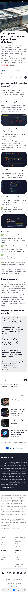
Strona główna (4, 442)
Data (2, 540)
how (11, 384)
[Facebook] (3, 573)
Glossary (17, 559)
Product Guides (19, 564)
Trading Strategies (20, 537)
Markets (3, 562)
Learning (3, 553)
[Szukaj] (4, 590)
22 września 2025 (15, 404)
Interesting (4, 386)
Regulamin (8, 579)
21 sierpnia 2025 (14, 426)
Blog (10, 442)
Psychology (18, 566)
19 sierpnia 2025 (14, 436)
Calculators (4, 557)
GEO (16, 557)
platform (16, 384)
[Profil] (24, 590)
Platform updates (19, 562)
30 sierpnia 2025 (14, 415)
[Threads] (25, 573)
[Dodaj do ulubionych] (22, 77)
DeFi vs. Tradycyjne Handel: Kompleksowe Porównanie (18, 401)
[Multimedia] (19, 590)
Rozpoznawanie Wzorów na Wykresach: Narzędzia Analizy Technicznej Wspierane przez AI (17, 411)
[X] (14, 573)
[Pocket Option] (2, 71)
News (2, 542)
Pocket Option (16, 71)
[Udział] (25, 77)
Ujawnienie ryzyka (6, 487)
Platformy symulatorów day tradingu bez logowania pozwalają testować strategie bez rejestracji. (18, 432)
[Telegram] (7, 573)
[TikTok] (21, 573)
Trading (3, 559)
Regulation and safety (6, 555)
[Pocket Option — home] (14, 448)
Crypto (17, 553)
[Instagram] (10, 573)
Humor (3, 537)
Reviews (17, 546)
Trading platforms (14, 386)
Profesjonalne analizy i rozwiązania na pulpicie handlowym (17, 422)
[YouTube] (18, 573)
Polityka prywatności (17, 579)
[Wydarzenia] (9, 590)
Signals (3, 544)
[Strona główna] (14, 590)
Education (17, 555)
